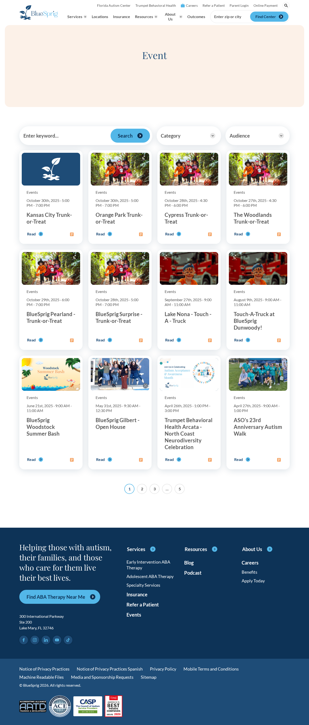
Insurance (121, 16)
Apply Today (253, 580)
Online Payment (265, 5)
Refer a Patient (214, 5)
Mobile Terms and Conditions (211, 669)
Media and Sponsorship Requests (102, 677)
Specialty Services (143, 585)
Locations (100, 16)
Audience (240, 135)
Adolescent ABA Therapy (150, 576)
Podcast (193, 573)
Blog (189, 562)
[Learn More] (113, 706)
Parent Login (239, 5)
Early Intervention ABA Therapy (148, 564)
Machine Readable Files (41, 677)
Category (171, 135)
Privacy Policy (163, 669)
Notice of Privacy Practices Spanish (110, 669)
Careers (192, 5)
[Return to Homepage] (38, 12)
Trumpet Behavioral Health (155, 5)
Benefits (249, 572)
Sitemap (148, 677)
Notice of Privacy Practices (44, 669)
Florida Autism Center (114, 5)
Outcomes (196, 16)
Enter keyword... (41, 135)
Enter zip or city (227, 17)
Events (133, 615)
